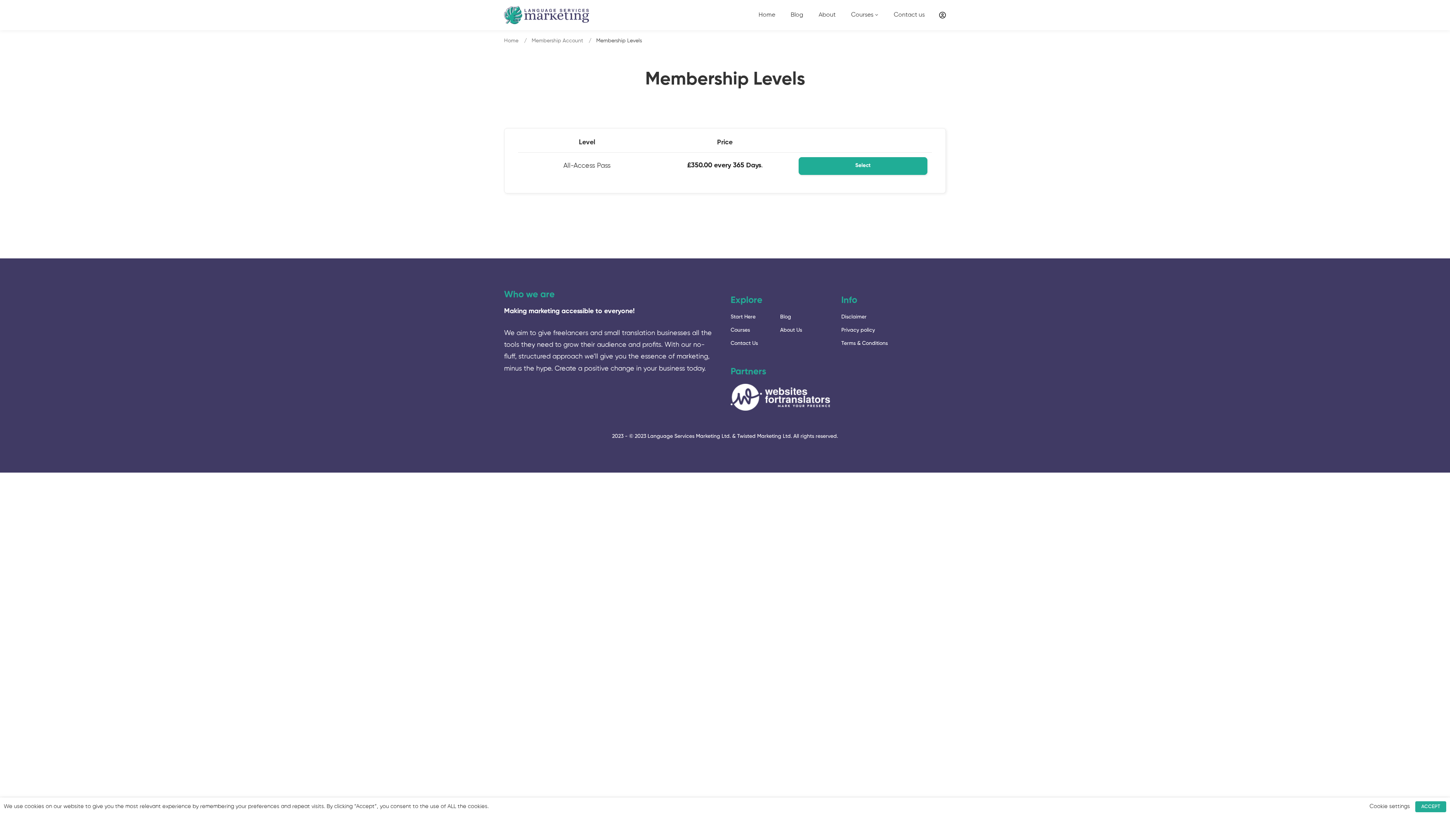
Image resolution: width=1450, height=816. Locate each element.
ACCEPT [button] (1430, 806)
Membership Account (557, 40)
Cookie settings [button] (1390, 806)
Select (863, 165)
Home (511, 40)
